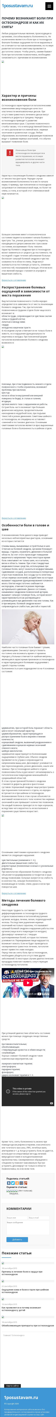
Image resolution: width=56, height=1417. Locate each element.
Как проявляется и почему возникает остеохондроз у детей (21, 1309)
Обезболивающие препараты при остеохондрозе (28, 1325)
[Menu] (49, 6)
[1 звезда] (7, 1191)
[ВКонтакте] (8, 1183)
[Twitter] (13, 1183)
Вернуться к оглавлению (14, 280)
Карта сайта (12, 1385)
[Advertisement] (31, 451)
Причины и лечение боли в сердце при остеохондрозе (22, 1273)
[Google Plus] (25, 1183)
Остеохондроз (18, 1335)
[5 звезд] (17, 1191)
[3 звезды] (12, 1191)
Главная (6, 1335)
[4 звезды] (14, 1191)
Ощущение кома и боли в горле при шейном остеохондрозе (25, 1291)
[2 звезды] (10, 1191)
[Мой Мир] (21, 1183)
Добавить (17, 1239)
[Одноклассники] (17, 1183)
